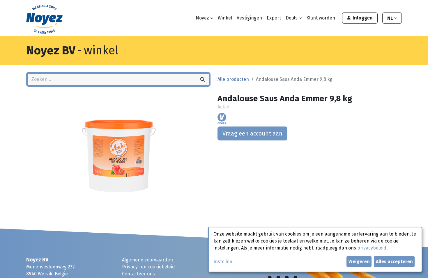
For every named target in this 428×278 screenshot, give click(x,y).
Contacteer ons (138, 274)
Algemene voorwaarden (147, 260)
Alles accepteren (394, 261)
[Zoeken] (203, 79)
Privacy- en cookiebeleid (148, 267)
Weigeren (359, 261)
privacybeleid (371, 248)
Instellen (222, 261)
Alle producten (233, 79)
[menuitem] (224, 18)
